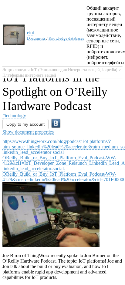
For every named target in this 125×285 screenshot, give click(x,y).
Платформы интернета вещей (29, 75)
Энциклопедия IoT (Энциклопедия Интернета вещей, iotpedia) (59, 70)
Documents (36, 38)
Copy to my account (25, 124)
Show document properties (28, 131)
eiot (30, 32)
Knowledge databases (66, 38)
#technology (14, 115)
